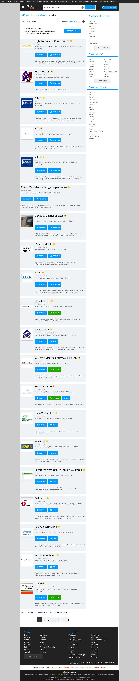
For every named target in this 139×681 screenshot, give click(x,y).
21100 (49, 250)
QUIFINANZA (94, 1)
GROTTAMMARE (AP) (61, 221)
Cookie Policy (70, 677)
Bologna (107, 59)
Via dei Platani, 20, (41, 47)
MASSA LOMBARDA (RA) (65, 104)
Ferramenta (93, 29)
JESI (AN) (62, 418)
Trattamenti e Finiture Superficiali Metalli (45, 332)
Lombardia (73, 644)
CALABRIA (92, 97)
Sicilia (71, 652)
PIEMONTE (67, 278)
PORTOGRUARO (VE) (60, 532)
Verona (106, 76)
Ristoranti (92, 41)
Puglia (71, 649)
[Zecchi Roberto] (27, 391)
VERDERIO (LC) (53, 561)
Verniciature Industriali (41, 389)
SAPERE (66, 667)
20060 (48, 77)
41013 (55, 47)
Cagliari (107, 62)
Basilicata (95, 635)
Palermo (92, 71)
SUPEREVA (113, 1)
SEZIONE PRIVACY (109, 663)
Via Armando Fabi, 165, (43, 134)
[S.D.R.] (27, 277)
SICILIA (91, 127)
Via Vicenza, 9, (40, 335)
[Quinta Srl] (27, 503)
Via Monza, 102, (40, 77)
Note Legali (58, 677)
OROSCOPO (74, 667)
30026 (51, 532)
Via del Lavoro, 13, (41, 307)
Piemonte (95, 647)
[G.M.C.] (27, 103)
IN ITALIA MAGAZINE (87, 663)
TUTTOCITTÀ (73, 1)
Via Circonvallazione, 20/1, (44, 447)
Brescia (91, 62)
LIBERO (16, 1)
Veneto (94, 657)
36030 (47, 335)
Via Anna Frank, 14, (41, 278)
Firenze (106, 64)
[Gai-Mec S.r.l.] (27, 334)
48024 (55, 104)
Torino (106, 74)
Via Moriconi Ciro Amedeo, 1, (45, 418)
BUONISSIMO (104, 1)
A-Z (77, 22)
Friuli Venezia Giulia (99, 639)
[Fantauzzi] (27, 446)
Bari (90, 59)
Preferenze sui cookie (80, 677)
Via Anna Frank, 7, (41, 250)
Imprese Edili (38, 44)
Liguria (94, 642)
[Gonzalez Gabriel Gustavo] (27, 221)
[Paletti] (27, 588)
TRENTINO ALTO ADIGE (96, 131)
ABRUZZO (92, 92)
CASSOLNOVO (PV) (63, 447)
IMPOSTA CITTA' (99, 663)
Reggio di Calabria (110, 71)
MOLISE (91, 117)
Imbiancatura (38, 219)
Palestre (92, 36)
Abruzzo (72, 635)
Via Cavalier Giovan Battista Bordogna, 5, (49, 589)
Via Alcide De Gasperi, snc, (30, 193)
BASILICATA (92, 95)
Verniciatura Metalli (40, 74)
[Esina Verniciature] (27, 418)
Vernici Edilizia (38, 131)
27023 (55, 447)
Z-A (80, 22)
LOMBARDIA (64, 77)
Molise (71, 647)
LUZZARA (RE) (54, 475)
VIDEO (60, 667)
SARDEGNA (92, 124)
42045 (47, 475)
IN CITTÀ (82, 667)
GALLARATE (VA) (57, 307)
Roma (91, 74)
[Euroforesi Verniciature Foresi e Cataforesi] (27, 475)
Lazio (71, 642)
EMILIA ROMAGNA (67, 392)
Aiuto (88, 677)
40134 (47, 392)
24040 (41, 193)
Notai (91, 34)
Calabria (72, 637)
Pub (90, 38)
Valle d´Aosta (74, 657)
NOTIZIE (41, 667)
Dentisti (91, 26)
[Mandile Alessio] (27, 249)
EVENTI (103, 667)
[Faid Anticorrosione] (27, 532)
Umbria (94, 654)
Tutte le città (103, 81)
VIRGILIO (22, 1)
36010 (52, 504)
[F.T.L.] (27, 133)
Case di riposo (94, 24)
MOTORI (54, 667)
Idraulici (92, 31)
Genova (91, 67)
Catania (91, 64)
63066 (52, 221)
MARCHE (72, 221)
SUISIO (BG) (48, 193)
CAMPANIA (92, 100)
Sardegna (95, 649)
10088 (50, 278)
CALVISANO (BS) (72, 589)
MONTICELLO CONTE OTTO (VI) (65, 504)
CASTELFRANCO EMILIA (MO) (67, 47)
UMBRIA (91, 134)
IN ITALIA (89, 667)
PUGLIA (91, 122)
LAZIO (69, 134)
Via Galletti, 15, (40, 392)
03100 (53, 134)
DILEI (80, 1)
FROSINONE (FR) (61, 134)
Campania (95, 637)
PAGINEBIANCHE (62, 1)
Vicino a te (32, 22)
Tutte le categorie (103, 48)
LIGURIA (91, 109)
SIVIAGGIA (86, 1)
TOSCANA (63, 363)
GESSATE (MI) (55, 77)
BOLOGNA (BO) (55, 392)
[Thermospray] (27, 76)
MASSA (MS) (55, 363)
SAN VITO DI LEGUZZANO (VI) (59, 335)
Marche (94, 644)
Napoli (91, 69)
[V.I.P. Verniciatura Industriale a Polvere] (27, 363)
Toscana (94, 652)
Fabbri (36, 101)
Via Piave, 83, (39, 561)
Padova (106, 69)
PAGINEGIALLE (31, 1)
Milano (106, 67)
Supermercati (93, 43)
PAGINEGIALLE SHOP (43, 1)
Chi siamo (51, 677)
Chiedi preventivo (72, 30)
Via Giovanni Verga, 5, (42, 221)
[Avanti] (67, 619)
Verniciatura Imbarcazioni (41, 558)
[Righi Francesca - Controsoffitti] (27, 46)
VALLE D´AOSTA (94, 136)
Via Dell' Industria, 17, (42, 504)
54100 (48, 363)
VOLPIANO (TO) (58, 278)
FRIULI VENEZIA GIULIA (96, 104)
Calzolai (92, 21)
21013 (49, 307)
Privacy (64, 677)
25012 (65, 589)
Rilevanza (72, 22)
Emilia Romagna (75, 639)
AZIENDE (96, 667)
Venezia (91, 76)
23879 (46, 561)
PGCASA (53, 1)
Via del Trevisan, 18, (42, 532)
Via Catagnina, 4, (40, 363)
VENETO (72, 335)
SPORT (48, 667)
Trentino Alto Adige (77, 654)
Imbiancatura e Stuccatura (41, 247)
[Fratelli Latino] (27, 306)
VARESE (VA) (56, 250)
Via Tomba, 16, (40, 475)
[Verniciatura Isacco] (27, 560)
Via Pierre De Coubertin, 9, (44, 104)
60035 (57, 418)
